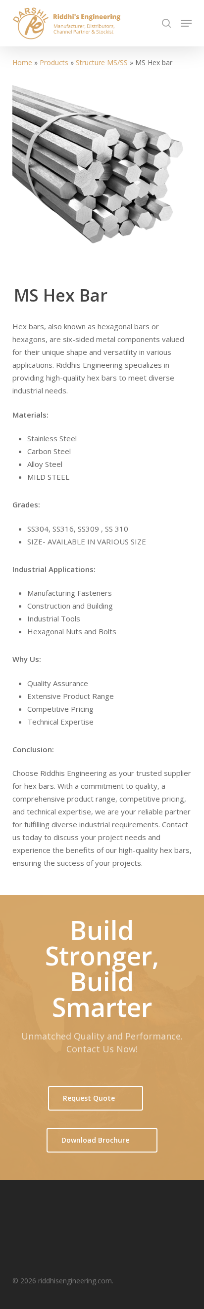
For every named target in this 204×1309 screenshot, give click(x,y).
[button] (186, 23)
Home (22, 62)
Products (54, 62)
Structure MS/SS (102, 62)
